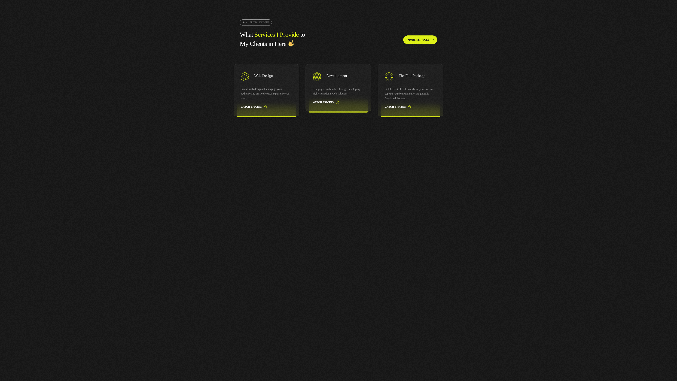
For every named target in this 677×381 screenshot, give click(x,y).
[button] (420, 39)
